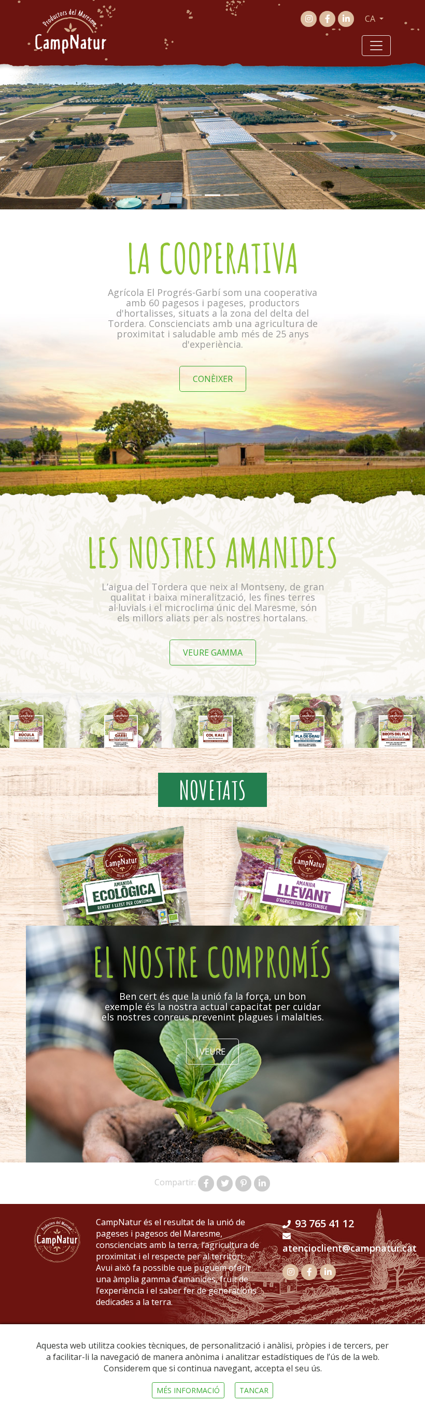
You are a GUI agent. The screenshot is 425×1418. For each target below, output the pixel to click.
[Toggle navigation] (376, 45)
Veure (212, 1051)
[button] (32, 135)
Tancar (253, 1390)
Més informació (188, 1390)
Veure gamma (213, 652)
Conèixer (213, 379)
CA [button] (371, 18)
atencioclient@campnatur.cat (349, 1248)
